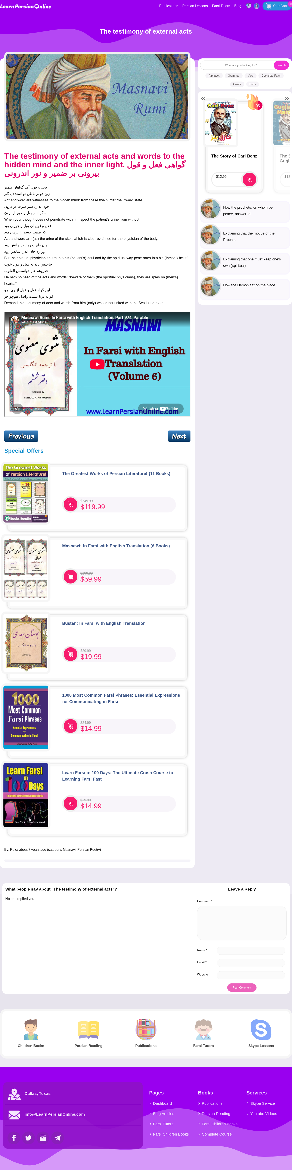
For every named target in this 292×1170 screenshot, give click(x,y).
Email (201, 962)
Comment (204, 901)
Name (202, 950)
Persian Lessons (195, 6)
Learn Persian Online (25, 6)
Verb (250, 75)
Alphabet (214, 75)
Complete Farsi (271, 75)
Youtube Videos (263, 1114)
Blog (237, 6)
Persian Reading (216, 1114)
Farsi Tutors (221, 6)
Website (202, 974)
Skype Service (262, 1103)
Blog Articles (163, 1114)
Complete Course (217, 1134)
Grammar (233, 75)
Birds (252, 84)
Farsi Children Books (171, 1134)
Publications (168, 6)
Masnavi (69, 849)
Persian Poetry (88, 849)
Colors (237, 84)
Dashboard (162, 1103)
